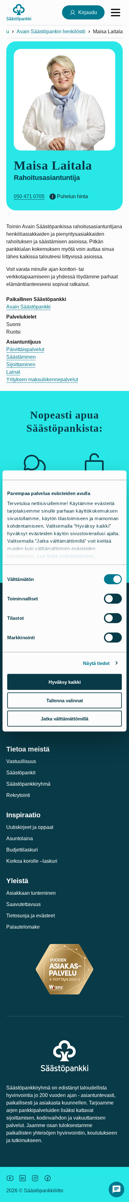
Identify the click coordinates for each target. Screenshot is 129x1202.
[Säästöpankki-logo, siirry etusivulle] (18, 12)
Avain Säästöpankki (28, 306)
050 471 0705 (29, 196)
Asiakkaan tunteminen (31, 893)
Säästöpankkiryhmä (28, 784)
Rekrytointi (18, 795)
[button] (116, 1189)
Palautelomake (23, 927)
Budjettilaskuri (22, 849)
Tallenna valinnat (64, 700)
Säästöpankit (20, 772)
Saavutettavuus (23, 904)
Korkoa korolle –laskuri (31, 861)
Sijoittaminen (20, 364)
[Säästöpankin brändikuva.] (10, 1178)
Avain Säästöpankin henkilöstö (51, 31)
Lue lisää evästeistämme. (66, 555)
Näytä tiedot (96, 663)
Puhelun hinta (72, 196)
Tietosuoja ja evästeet (30, 915)
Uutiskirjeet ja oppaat (29, 827)
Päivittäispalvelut (25, 349)
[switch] (113, 599)
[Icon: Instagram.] (35, 1178)
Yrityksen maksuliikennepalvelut (42, 379)
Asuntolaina (19, 838)
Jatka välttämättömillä (64, 718)
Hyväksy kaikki (65, 682)
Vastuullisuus (21, 761)
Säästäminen (21, 357)
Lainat (13, 372)
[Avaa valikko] (115, 12)
